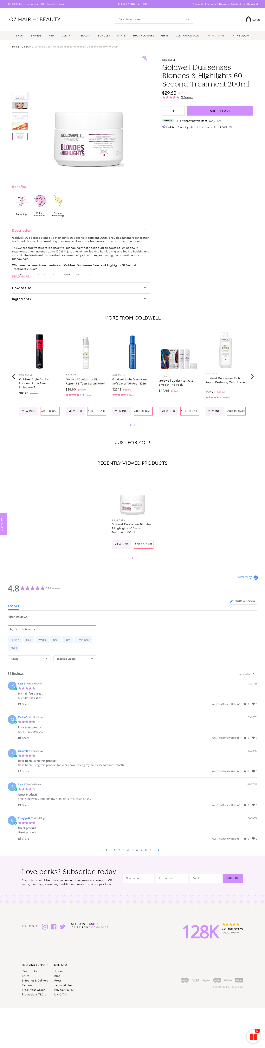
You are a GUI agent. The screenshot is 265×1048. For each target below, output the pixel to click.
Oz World (252, 4)
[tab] (242, 601)
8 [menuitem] (146, 850)
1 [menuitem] (114, 850)
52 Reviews (187, 97)
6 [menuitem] (137, 850)
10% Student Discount (53, 4)
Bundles (104, 35)
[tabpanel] (39, 372)
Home (15, 46)
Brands (36, 35)
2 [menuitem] (119, 850)
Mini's (121, 35)
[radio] (15, 639)
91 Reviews (225, 397)
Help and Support (35, 964)
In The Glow (240, 35)
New (51, 35)
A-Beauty (84, 35)
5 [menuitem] (132, 850)
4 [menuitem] (128, 850)
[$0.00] (248, 19)
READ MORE (20, 276)
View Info (29, 411)
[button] (25, 704)
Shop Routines (143, 35)
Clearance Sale (187, 35)
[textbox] (256, 675)
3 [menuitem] (123, 850)
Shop (19, 35)
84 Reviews (85, 394)
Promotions (215, 35)
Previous (14, 376)
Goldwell (27, 46)
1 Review (131, 394)
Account (198, 4)
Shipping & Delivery (217, 4)
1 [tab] (131, 425)
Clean (66, 35)
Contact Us (238, 4)
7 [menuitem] (141, 850)
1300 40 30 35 (14, 4)
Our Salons (31, 4)
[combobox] (29, 658)
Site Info (60, 964)
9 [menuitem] (150, 850)
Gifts (165, 35)
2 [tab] (134, 425)
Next (251, 376)
